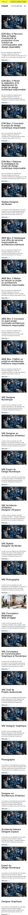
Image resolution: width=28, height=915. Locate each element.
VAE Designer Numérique (8, 398)
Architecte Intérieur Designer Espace (11, 830)
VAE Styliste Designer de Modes (11, 544)
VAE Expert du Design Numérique (10, 470)
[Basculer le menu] (25, 6)
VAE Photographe (10, 579)
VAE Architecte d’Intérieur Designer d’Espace (11, 507)
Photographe (8, 759)
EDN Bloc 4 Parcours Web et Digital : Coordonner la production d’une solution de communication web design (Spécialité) (12, 40)
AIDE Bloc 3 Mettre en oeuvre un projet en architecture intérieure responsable (12, 281)
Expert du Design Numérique (10, 866)
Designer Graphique (11, 901)
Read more (4, 59)
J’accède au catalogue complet (18, 1)
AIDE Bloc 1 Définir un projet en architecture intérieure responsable (12, 361)
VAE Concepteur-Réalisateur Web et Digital (10, 615)
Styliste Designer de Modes (10, 203)
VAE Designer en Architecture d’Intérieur (13, 434)
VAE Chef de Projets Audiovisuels (11, 691)
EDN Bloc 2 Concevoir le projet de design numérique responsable (13, 125)
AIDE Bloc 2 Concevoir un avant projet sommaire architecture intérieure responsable (12, 322)
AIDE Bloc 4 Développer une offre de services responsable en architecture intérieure (13, 241)
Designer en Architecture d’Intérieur (13, 794)
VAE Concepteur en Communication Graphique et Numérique (13, 653)
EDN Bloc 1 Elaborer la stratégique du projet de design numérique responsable (13, 164)
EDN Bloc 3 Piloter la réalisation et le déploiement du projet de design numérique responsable (13, 85)
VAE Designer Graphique (13, 726)
